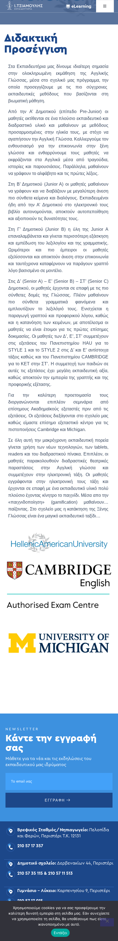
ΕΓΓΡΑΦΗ (55, 800)
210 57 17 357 (30, 846)
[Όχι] (107, 922)
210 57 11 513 (60, 873)
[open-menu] (105, 6)
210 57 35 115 (30, 873)
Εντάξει (60, 933)
